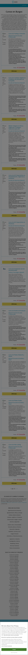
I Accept (14, 649)
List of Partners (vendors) (6, 646)
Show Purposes (14, 652)
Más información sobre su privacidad (11, 635)
